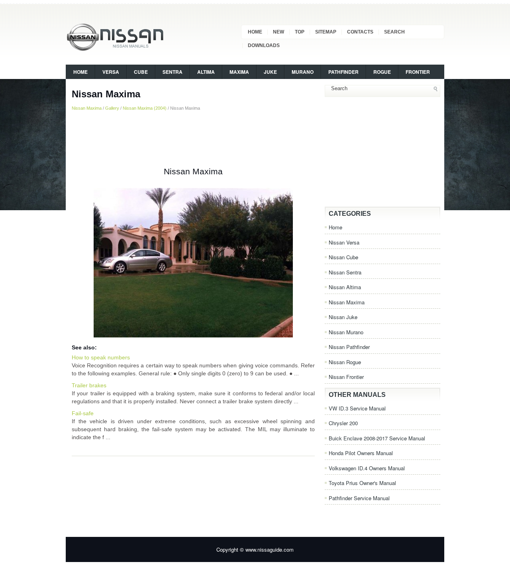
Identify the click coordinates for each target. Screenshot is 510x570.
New (278, 32)
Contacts (360, 32)
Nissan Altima (345, 287)
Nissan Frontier (346, 377)
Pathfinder (343, 71)
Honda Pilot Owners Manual (361, 453)
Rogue (382, 71)
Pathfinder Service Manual (359, 498)
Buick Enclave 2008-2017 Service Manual (377, 438)
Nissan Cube (343, 257)
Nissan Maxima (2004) (145, 108)
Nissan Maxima (87, 108)
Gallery (112, 108)
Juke (270, 71)
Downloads (264, 45)
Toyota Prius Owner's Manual (362, 483)
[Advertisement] (193, 139)
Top (299, 32)
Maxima (239, 71)
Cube (141, 71)
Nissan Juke (343, 317)
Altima (206, 71)
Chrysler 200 (343, 423)
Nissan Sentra (345, 272)
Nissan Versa (344, 242)
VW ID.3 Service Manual (357, 408)
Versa (110, 71)
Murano (303, 71)
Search (394, 32)
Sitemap (325, 32)
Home (255, 32)
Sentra (172, 71)
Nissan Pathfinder (349, 347)
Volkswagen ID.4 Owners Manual (367, 468)
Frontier (418, 71)
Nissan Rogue (345, 362)
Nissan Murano (346, 332)
